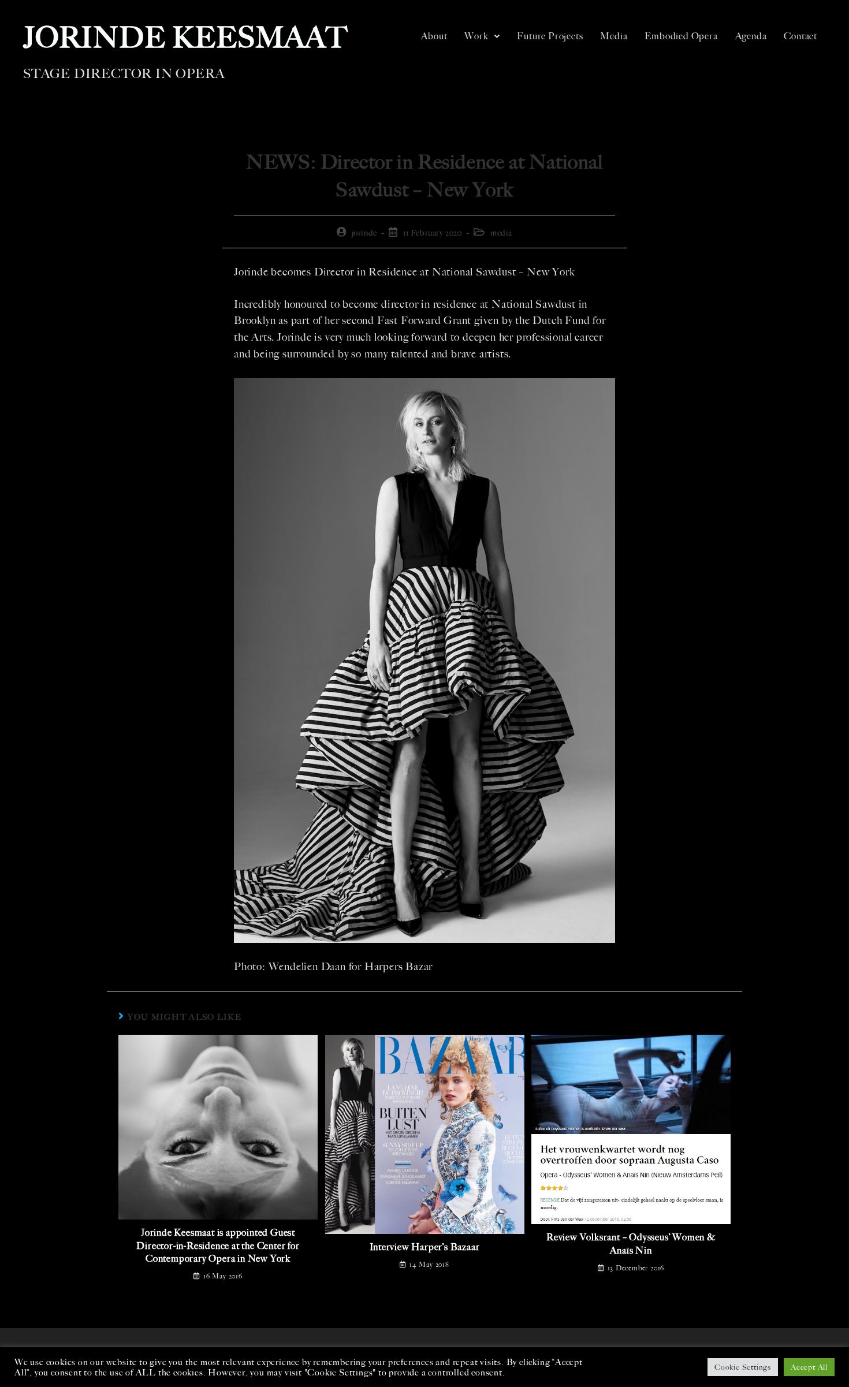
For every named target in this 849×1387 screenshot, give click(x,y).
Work (476, 36)
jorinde (364, 233)
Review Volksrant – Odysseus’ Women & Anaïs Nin (631, 1243)
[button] (482, 36)
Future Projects (550, 36)
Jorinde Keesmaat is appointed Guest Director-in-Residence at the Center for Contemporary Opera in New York (217, 1245)
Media (613, 36)
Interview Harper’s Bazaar (425, 1246)
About (434, 36)
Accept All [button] (809, 1367)
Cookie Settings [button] (742, 1367)
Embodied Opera (681, 36)
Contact (800, 36)
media (501, 233)
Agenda (751, 36)
